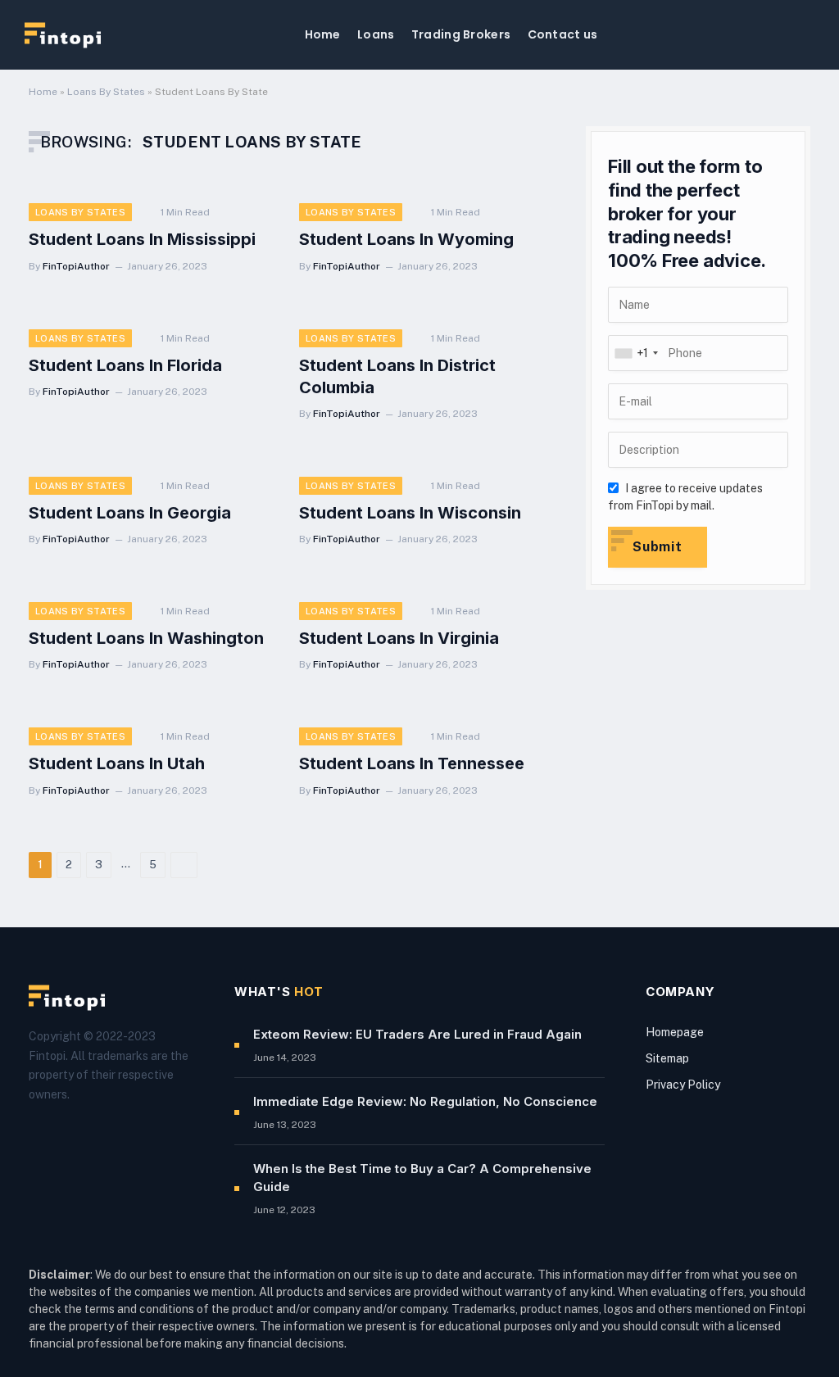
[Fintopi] (63, 35)
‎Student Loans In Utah (117, 763)
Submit (658, 547)
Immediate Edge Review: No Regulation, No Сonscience (425, 1101)
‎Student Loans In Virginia (399, 638)
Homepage (675, 1032)
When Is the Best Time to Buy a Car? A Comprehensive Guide (422, 1177)
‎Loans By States (106, 91)
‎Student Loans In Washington (146, 638)
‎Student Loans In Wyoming (406, 239)
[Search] (807, 34)
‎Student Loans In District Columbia (397, 376)
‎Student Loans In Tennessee (411, 763)
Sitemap (667, 1058)
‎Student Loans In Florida (125, 365)
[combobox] (636, 353)
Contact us (563, 34)
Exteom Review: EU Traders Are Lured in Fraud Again (417, 1034)
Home (323, 34)
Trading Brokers (460, 34)
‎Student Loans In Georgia (130, 513)
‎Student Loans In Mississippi (142, 239)
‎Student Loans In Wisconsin (410, 513)
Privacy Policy (683, 1084)
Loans (375, 34)
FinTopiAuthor (76, 266)
